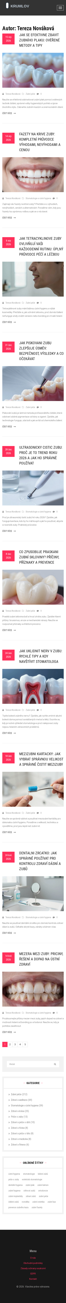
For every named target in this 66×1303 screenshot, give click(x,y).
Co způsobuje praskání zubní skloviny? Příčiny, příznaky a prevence (39, 557)
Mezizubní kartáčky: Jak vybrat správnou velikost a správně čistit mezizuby (41, 759)
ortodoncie (43, 1190)
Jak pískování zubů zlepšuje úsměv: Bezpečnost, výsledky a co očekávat (41, 351)
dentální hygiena (15, 1185)
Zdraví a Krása (19, 1127)
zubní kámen (43, 1185)
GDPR (33, 1273)
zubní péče (43, 1196)
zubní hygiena (14, 1190)
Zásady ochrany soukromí (33, 1268)
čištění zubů (13, 1202)
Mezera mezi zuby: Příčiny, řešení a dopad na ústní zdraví (41, 959)
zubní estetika (38, 1202)
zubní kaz (52, 1202)
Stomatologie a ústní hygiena (38, 198)
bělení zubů (43, 1174)
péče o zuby (13, 1179)
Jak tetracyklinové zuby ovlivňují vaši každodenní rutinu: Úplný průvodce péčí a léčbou (41, 246)
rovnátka (25, 1202)
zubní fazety (37, 1207)
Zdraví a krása (20, 1111)
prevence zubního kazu (18, 1207)
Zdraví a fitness (20, 1144)
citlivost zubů (29, 1190)
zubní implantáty (15, 1196)
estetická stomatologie (32, 1179)
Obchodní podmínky (33, 1263)
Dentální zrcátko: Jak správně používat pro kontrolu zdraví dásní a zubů (40, 861)
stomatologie (29, 1174)
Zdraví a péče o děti (23, 1122)
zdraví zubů (31, 1196)
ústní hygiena (14, 1174)
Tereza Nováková (13, 94)
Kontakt (33, 1279)
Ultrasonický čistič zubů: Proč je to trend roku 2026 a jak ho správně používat (40, 455)
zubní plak (30, 1185)
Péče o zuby (19, 1116)
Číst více (7, 113)
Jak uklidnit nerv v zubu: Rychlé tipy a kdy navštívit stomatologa (40, 656)
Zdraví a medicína (21, 1139)
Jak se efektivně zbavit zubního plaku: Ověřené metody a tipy (39, 40)
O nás (33, 1258)
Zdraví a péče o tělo (22, 1133)
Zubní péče (30, 94)
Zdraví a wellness (21, 1099)
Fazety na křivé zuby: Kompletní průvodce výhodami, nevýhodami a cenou (39, 142)
